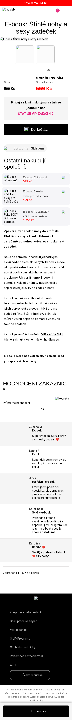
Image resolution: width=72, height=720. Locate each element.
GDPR (13, 664)
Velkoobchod (18, 629)
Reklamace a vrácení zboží (27, 656)
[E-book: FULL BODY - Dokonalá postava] (12, 216)
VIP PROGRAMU (52, 334)
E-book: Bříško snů (35, 177)
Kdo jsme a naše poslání (25, 612)
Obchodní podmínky (22, 647)
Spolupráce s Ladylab (23, 621)
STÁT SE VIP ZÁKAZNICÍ (36, 114)
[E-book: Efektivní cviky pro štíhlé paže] (12, 196)
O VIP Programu (20, 638)
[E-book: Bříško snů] (12, 178)
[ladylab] (14, 11)
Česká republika (32, 675)
